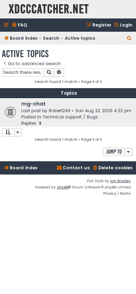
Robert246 (59, 111)
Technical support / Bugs (70, 117)
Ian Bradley (120, 181)
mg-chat (33, 103)
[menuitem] (19, 25)
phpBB (62, 187)
